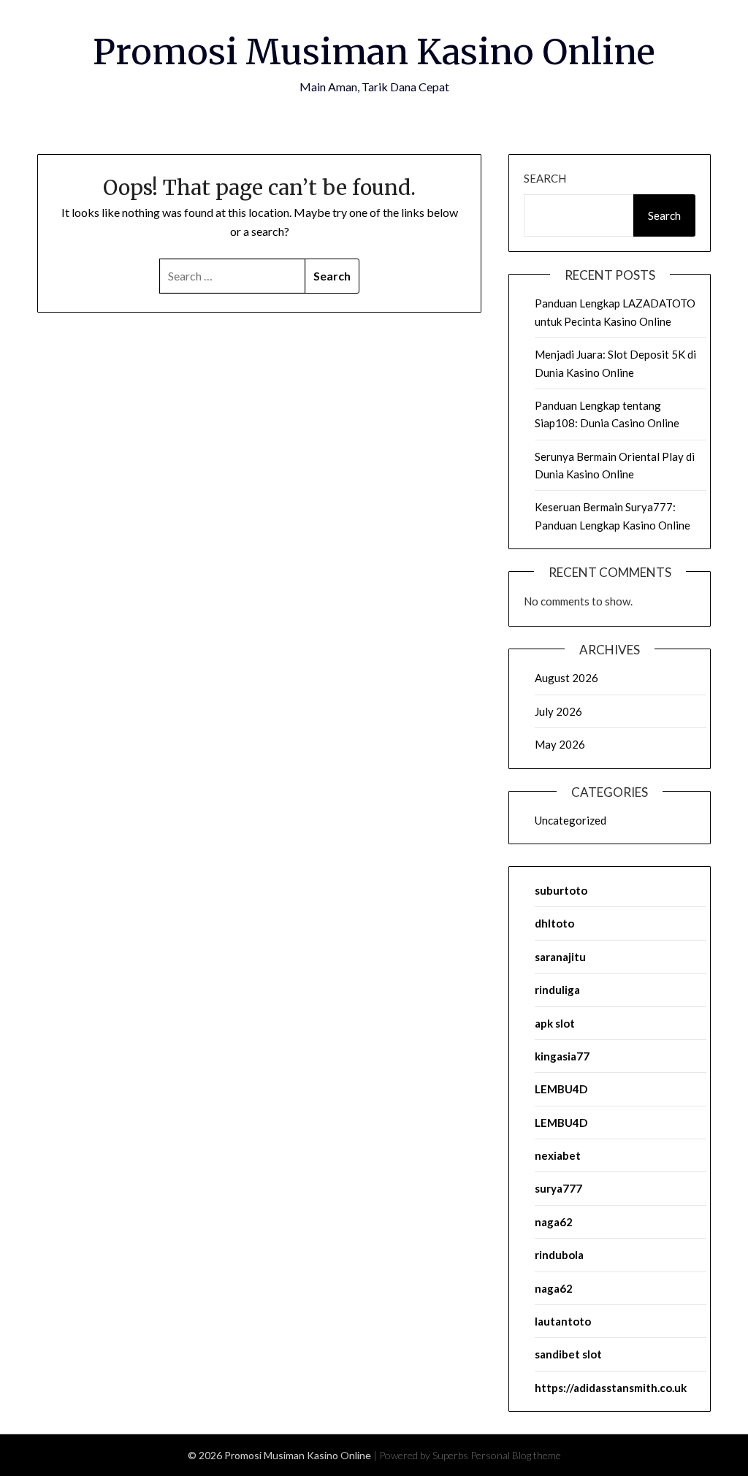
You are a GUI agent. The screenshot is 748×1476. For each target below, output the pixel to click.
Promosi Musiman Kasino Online (374, 52)
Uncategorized (570, 820)
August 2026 (566, 677)
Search (545, 178)
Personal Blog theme (515, 1455)
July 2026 (558, 711)
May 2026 (560, 744)
